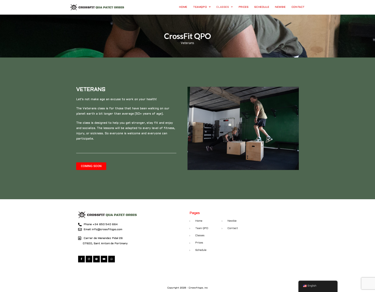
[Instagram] (89, 259)
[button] (91, 166)
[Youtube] (104, 259)
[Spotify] (96, 259)
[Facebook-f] (81, 259)
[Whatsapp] (111, 259)
